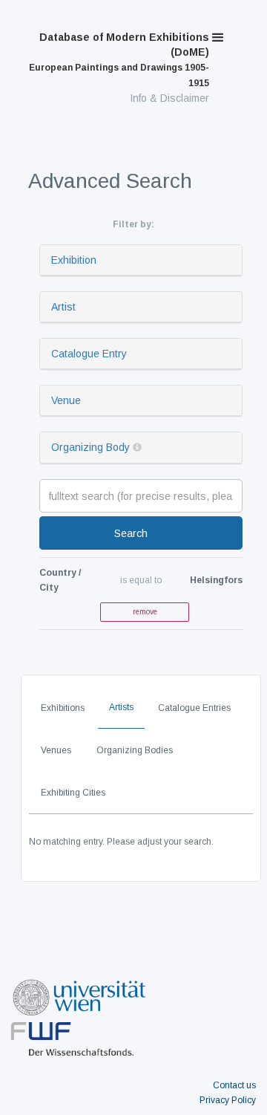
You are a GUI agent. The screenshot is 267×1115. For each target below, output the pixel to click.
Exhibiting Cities (73, 792)
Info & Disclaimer (169, 98)
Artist (63, 307)
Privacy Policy (228, 1100)
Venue (66, 400)
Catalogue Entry (89, 354)
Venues (56, 750)
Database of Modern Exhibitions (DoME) (119, 59)
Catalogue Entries (194, 708)
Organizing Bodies (134, 750)
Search (131, 533)
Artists (121, 707)
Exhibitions (63, 708)
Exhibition (73, 260)
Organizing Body (90, 447)
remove (145, 612)
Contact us (234, 1085)
